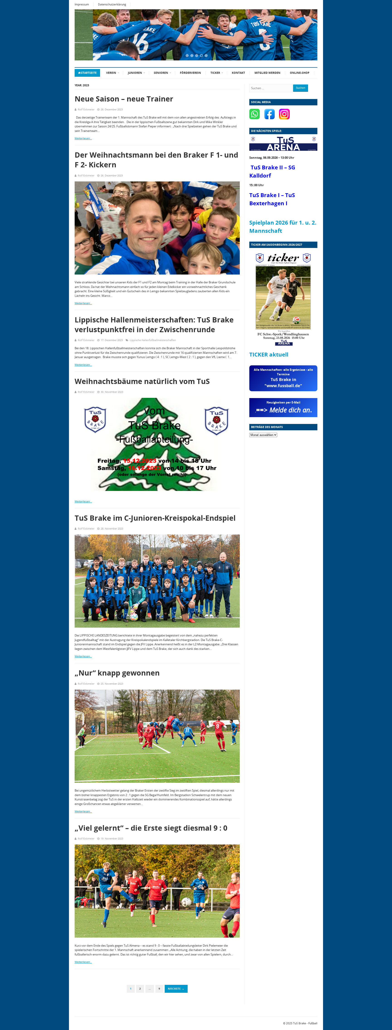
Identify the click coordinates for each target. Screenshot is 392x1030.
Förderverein (190, 73)
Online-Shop (299, 73)
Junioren (135, 73)
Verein (111, 73)
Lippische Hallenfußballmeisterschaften (153, 340)
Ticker (215, 73)
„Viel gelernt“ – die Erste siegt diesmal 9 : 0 (151, 828)
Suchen (300, 87)
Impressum (82, 4)
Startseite (89, 73)
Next (308, 35)
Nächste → (176, 988)
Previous (83, 35)
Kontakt (238, 73)
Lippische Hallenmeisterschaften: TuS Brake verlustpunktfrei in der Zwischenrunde (154, 324)
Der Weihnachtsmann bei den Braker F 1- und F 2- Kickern (156, 159)
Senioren (161, 73)
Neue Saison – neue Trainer (124, 99)
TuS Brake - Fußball (305, 1023)
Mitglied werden (267, 73)
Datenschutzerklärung (112, 4)
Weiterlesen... (83, 138)
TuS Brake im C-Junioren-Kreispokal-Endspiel (155, 518)
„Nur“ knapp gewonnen (117, 673)
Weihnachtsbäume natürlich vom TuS (142, 381)
